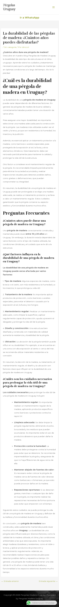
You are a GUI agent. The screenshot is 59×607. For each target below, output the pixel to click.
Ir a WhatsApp (29, 17)
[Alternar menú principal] (53, 7)
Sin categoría (10, 47)
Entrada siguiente (48, 581)
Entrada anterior (10, 581)
